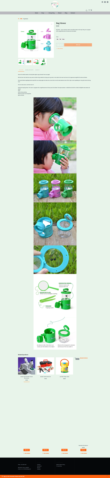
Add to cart (78, 44)
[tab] (21, 70)
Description (21, 69)
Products (38, 464)
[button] (59, 48)
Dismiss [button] (107, 476)
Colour (57, 36)
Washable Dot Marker (83, 445)
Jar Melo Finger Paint (64, 376)
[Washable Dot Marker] (83, 400)
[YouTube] (107, 2)
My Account (39, 466)
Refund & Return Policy (60, 464)
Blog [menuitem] (66, 13)
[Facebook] (102, 2)
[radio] (57, 39)
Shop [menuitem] (42, 13)
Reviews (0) (37, 69)
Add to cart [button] (27, 450)
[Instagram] (105, 2)
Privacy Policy (59, 466)
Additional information (29, 69)
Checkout (39, 469)
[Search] (86, 10)
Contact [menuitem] (73, 13)
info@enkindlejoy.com (27, 469)
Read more (83, 450)
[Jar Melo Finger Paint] (64, 366)
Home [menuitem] (36, 13)
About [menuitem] (59, 13)
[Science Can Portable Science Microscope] (26, 366)
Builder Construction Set (45, 376)
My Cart (38, 467)
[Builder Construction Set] (45, 366)
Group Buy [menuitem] (52, 13)
